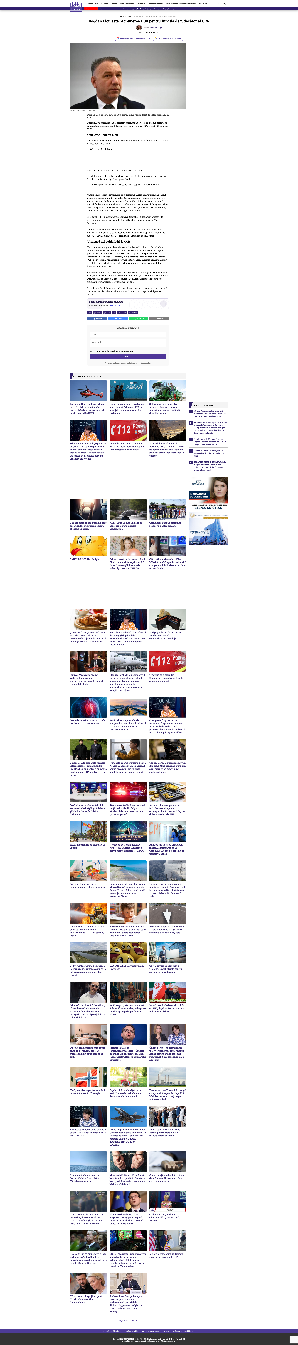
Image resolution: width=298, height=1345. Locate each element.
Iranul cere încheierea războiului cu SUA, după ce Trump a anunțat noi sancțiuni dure (167, 1008)
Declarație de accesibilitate (183, 1331)
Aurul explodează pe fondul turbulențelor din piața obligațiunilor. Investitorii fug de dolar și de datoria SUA (167, 810)
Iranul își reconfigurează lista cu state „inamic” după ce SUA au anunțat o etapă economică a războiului (127, 408)
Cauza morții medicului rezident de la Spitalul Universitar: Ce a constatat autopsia (167, 1178)
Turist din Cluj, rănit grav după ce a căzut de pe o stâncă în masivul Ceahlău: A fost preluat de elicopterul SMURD (87, 408)
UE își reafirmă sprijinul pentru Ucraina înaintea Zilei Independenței (87, 1299)
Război (114, 3)
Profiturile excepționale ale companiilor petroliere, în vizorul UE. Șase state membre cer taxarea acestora (128, 725)
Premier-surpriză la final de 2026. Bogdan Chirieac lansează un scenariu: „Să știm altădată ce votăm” (211, 442)
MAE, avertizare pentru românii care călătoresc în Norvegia (87, 1092)
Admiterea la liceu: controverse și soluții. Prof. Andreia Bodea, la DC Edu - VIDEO (88, 1132)
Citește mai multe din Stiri (128, 1320)
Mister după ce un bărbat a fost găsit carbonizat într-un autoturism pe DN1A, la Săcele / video (87, 931)
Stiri (129, 16)
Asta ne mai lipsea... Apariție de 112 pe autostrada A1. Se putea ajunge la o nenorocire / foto (166, 929)
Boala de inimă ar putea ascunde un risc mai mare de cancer (87, 722)
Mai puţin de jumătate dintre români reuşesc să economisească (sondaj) (165, 635)
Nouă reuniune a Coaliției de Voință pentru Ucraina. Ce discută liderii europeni (164, 1132)
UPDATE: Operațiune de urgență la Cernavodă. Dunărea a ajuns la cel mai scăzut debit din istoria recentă (88, 970)
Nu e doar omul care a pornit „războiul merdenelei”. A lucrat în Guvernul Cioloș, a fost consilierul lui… (138, 9)
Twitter (119, 318)
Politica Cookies (132, 1331)
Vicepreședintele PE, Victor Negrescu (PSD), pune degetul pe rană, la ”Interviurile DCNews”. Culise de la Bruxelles (127, 1219)
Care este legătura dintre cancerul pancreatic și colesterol (87, 885)
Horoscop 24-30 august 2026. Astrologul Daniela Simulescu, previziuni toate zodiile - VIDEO (127, 847)
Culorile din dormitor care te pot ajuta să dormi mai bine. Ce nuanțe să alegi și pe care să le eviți (87, 1052)
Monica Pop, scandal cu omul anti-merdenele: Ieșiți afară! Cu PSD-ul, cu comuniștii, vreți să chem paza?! (210, 413)
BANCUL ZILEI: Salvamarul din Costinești (127, 967)
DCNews (76, 6)
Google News (114, 306)
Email (161, 318)
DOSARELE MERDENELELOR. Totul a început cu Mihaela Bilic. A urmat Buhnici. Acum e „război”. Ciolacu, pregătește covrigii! (210, 466)
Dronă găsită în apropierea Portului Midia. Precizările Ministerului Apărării (84, 1178)
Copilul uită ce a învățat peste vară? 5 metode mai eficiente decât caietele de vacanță (125, 1093)
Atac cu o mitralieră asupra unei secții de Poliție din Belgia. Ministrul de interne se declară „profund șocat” (127, 810)
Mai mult (204, 3)
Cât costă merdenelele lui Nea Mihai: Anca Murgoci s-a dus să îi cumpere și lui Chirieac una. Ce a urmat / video (167, 564)
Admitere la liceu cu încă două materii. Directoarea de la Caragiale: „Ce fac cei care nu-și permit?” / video (166, 849)
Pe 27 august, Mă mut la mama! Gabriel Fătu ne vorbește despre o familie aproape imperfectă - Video (128, 1010)
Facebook (99, 318)
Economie (141, 3)
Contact (166, 1331)
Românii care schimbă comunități (181, 3)
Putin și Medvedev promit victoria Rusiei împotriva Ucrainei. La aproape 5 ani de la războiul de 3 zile (87, 679)
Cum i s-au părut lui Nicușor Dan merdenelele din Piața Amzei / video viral (209, 453)
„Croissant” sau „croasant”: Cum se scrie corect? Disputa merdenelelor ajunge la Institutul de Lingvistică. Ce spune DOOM (88, 637)
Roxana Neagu (155, 27)
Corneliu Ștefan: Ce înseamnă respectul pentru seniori (165, 524)
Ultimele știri (92, 3)
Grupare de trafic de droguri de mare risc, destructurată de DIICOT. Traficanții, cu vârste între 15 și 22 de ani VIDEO (86, 1219)
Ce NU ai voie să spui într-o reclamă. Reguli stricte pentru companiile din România (165, 968)
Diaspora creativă (156, 3)
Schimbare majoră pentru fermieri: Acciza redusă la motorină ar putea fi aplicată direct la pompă (164, 408)
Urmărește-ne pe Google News (169, 38)
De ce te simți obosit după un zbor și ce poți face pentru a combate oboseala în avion (88, 525)
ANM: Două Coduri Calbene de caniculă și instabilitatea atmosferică (126, 525)
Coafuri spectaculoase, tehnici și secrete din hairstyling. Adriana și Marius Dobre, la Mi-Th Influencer (87, 810)
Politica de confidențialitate (112, 1331)
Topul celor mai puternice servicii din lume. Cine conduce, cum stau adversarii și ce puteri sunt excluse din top (167, 767)
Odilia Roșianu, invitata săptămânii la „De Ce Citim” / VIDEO (165, 1217)
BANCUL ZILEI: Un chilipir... (85, 559)
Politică (104, 3)
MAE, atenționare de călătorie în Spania (87, 846)
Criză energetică (127, 3)
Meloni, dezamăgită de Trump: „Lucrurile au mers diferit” (166, 1255)
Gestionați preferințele (150, 1331)
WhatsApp (140, 318)
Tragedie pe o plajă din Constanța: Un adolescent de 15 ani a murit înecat (166, 677)
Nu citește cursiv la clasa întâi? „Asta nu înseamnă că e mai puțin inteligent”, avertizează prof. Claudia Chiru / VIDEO (128, 931)
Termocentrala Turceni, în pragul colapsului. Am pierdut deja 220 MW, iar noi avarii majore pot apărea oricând (167, 1095)
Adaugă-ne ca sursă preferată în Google (135, 38)
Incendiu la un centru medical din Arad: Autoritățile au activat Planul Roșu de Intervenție (127, 446)
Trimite (128, 357)
